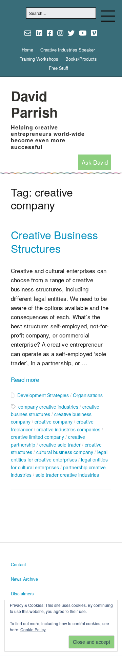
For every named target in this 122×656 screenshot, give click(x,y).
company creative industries (48, 406)
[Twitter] (71, 33)
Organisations (88, 395)
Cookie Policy (33, 629)
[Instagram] (60, 33)
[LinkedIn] (39, 33)
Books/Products (81, 59)
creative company (54, 421)
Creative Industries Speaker (67, 49)
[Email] (28, 33)
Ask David (95, 162)
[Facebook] (49, 33)
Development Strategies (43, 395)
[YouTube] (83, 33)
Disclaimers (22, 593)
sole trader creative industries (67, 474)
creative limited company (37, 436)
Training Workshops (39, 59)
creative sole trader (60, 444)
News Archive (24, 579)
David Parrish (34, 104)
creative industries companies (68, 429)
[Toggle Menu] (108, 16)
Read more (25, 379)
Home (27, 49)
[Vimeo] (94, 33)
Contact (18, 564)
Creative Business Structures (54, 241)
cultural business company (64, 452)
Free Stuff (58, 68)
